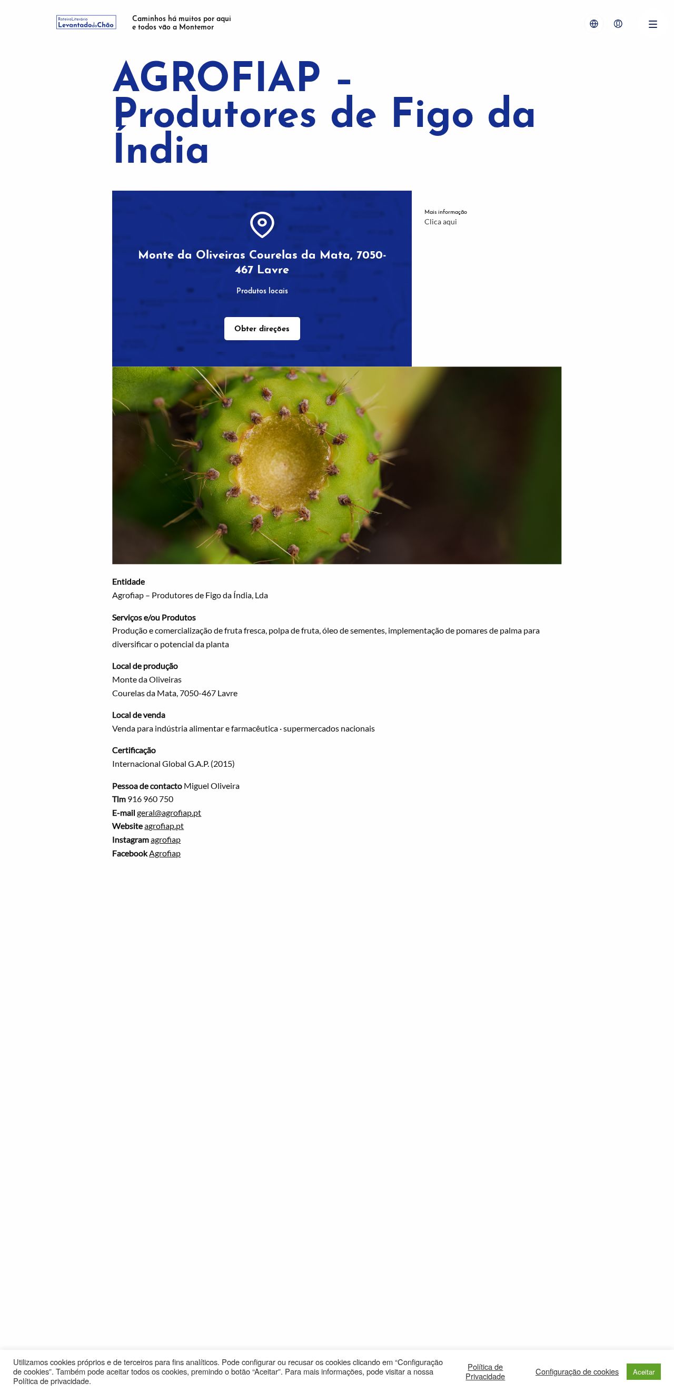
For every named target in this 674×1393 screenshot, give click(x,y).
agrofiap (166, 839)
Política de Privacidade (485, 1371)
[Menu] (653, 23)
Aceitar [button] (644, 1372)
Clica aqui (440, 221)
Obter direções (262, 329)
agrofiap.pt (164, 826)
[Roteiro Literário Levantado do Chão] (86, 24)
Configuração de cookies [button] (577, 1371)
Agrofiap (165, 853)
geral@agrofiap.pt (169, 812)
